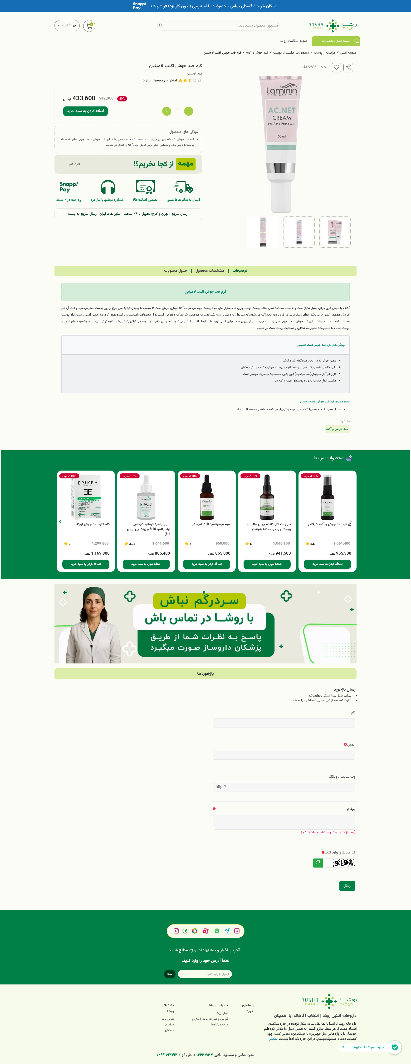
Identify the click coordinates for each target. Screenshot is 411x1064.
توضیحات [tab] (240, 271)
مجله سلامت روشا (293, 41)
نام (353, 713)
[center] (161, 26)
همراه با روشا (218, 1005)
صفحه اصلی (348, 52)
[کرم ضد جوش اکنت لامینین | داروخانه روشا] (309, 1001)
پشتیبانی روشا (168, 1008)
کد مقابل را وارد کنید (340, 853)
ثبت (169, 974)
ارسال (347, 885)
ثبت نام (63, 25)
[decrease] (188, 111)
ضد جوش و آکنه (257, 52)
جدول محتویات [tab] (175, 271)
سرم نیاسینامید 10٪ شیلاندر (211, 524)
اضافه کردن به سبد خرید (85, 111)
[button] (60, 521)
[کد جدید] (318, 863)
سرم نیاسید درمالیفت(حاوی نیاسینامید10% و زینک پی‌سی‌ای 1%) (148, 529)
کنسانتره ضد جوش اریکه (93, 524)
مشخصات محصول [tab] (210, 271)
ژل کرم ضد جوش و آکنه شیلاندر (329, 524)
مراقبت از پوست (324, 52)
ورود (74, 25)
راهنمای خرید (248, 1008)
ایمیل (351, 745)
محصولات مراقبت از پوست (291, 52)
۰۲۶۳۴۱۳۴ (204, 1055)
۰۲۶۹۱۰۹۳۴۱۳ (167, 1055)
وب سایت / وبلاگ (342, 777)
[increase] (166, 111)
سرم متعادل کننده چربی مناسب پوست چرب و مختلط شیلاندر (269, 527)
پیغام (351, 809)
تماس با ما (167, 1019)
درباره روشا (222, 1013)
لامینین (191, 73)
